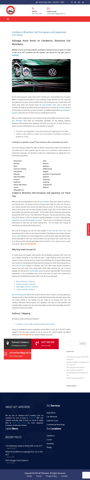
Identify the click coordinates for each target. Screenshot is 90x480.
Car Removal (52, 416)
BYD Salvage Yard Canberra (16, 460)
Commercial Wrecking (56, 424)
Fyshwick (32, 418)
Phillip (49, 447)
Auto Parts (51, 413)
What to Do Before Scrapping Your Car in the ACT (24, 453)
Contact (64, 476)
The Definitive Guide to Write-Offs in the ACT (23, 446)
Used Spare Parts (19, 423)
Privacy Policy (51, 476)
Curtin (49, 439)
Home (29, 476)
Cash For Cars (52, 420)
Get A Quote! (88, 229)
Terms (38, 476)
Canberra (50, 435)
